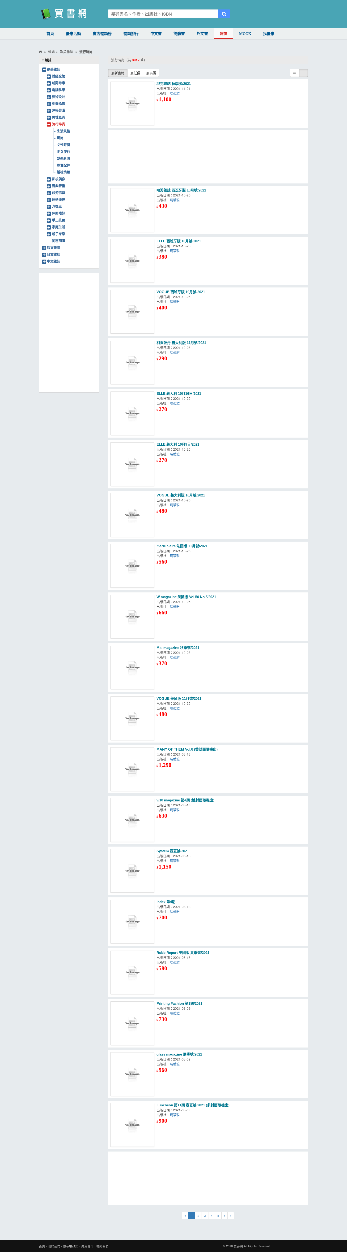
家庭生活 (58, 226)
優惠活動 (73, 34)
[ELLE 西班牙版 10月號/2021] (132, 261)
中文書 (156, 34)
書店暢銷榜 (102, 34)
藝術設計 (58, 96)
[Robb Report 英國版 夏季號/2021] (132, 972)
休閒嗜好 (58, 213)
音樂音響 (58, 185)
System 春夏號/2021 (173, 851)
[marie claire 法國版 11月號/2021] (132, 566)
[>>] (230, 1215)
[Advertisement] (208, 156)
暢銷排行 (131, 34)
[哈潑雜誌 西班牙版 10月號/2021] (132, 210)
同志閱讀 (58, 240)
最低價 (135, 72)
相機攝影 (58, 103)
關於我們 (54, 1246)
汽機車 (57, 206)
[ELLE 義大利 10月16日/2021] (132, 413)
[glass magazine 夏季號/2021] (132, 1074)
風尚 (60, 137)
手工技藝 (58, 219)
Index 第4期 (166, 902)
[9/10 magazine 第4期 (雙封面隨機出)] (132, 820)
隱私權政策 (70, 1246)
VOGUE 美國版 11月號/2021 (179, 698)
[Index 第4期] (132, 921)
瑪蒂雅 (175, 93)
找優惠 (268, 34)
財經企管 (58, 76)
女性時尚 (63, 144)
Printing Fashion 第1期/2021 (179, 1003)
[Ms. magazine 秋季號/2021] (132, 667)
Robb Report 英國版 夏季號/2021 (183, 953)
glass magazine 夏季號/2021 (179, 1054)
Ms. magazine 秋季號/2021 (178, 648)
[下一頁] (224, 1215)
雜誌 (223, 34)
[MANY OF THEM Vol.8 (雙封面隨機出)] (132, 769)
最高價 (151, 72)
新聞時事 (58, 82)
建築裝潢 (58, 110)
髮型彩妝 (63, 158)
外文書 (202, 34)
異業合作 (87, 1246)
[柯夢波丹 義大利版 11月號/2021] (132, 362)
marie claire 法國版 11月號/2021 (182, 546)
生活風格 (63, 130)
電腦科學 (58, 89)
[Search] (224, 13)
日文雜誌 (53, 254)
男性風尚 (58, 117)
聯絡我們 (102, 1246)
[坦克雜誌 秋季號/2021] (132, 103)
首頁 (50, 34)
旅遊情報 (58, 192)
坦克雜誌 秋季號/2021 (174, 84)
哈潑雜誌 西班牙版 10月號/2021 (181, 190)
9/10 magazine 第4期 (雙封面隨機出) (185, 800)
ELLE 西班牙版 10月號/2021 (179, 241)
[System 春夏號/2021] (132, 871)
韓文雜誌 (53, 247)
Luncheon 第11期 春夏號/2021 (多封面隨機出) (193, 1105)
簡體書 (179, 34)
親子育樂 (58, 233)
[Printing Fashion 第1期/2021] (132, 1023)
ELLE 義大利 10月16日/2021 (179, 393)
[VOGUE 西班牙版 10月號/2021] (132, 312)
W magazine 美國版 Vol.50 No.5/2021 (186, 597)
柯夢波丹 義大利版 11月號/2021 (181, 343)
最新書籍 (117, 72)
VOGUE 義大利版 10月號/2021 (181, 495)
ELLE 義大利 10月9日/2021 (178, 444)
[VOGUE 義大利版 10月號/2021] (132, 515)
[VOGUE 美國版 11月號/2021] (132, 718)
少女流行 (63, 151)
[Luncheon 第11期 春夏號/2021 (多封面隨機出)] (132, 1125)
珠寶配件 (63, 165)
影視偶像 (58, 178)
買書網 (238, 1246)
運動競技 (58, 199)
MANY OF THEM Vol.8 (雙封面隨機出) (187, 749)
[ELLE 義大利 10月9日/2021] (132, 464)
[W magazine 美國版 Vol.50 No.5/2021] (132, 617)
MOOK (245, 34)
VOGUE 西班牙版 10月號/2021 (181, 292)
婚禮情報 (63, 172)
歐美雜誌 (53, 69)
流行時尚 (58, 124)
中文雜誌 (53, 261)
